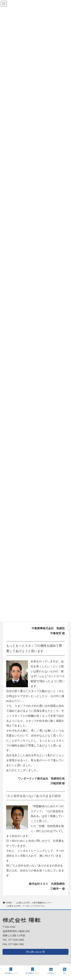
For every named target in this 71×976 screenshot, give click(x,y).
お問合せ (50, 973)
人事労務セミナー (11, 973)
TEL (64, 973)
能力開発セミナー (32, 973)
